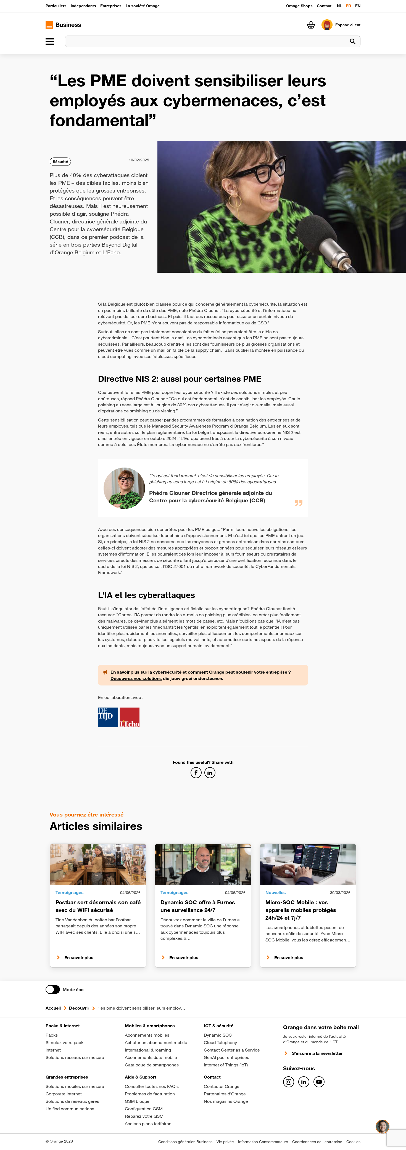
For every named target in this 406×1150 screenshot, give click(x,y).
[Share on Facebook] (196, 772)
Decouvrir (79, 1008)
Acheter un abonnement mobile (156, 1042)
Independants (83, 5)
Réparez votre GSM (144, 1116)
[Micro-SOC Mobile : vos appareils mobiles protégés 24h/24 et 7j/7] (308, 864)
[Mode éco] (53, 989)
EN (357, 5)
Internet (53, 1050)
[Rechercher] (353, 41)
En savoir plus (78, 957)
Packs (52, 1035)
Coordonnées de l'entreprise (317, 1141)
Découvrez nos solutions (136, 678)
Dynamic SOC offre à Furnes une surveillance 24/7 (197, 906)
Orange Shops (299, 5)
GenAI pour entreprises (226, 1057)
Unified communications (70, 1108)
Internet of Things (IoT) (226, 1065)
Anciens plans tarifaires (148, 1123)
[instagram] (288, 1081)
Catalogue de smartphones (152, 1065)
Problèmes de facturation (150, 1093)
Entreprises (111, 5)
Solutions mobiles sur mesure (75, 1086)
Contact (324, 5)
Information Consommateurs (263, 1141)
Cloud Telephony (220, 1042)
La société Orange (143, 5)
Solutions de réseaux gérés (72, 1101)
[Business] (50, 41)
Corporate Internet (64, 1093)
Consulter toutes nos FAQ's (152, 1086)
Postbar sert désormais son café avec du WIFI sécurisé (98, 906)
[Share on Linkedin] (209, 772)
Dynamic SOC (218, 1035)
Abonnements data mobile (151, 1057)
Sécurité (60, 161)
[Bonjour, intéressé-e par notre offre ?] (382, 1126)
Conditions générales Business (185, 1141)
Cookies (353, 1141)
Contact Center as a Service (232, 1050)
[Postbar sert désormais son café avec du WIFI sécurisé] (98, 864)
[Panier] (311, 25)
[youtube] (319, 1081)
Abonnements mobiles (147, 1035)
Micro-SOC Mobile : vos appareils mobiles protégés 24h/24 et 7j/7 (300, 910)
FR (348, 5)
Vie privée (225, 1141)
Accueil (53, 1008)
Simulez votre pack (64, 1042)
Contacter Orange (221, 1086)
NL (339, 5)
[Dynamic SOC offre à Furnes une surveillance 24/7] (203, 864)
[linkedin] (303, 1081)
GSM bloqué (137, 1101)
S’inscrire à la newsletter (317, 1053)
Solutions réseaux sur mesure (75, 1057)
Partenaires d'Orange (225, 1093)
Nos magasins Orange (226, 1101)
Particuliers (56, 5)
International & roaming (148, 1050)
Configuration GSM (144, 1108)
